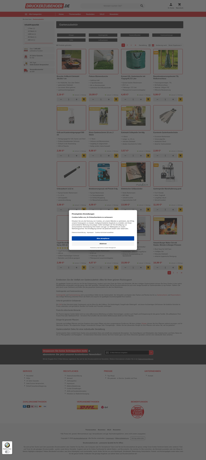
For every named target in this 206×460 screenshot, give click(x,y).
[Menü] (11, 442)
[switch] (7, 451)
